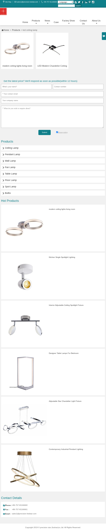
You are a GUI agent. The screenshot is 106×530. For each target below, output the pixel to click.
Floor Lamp (9, 180)
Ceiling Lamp (10, 148)
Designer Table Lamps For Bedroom (64, 353)
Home (25, 22)
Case (56, 22)
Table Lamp (9, 173)
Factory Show (68, 21)
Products (36, 21)
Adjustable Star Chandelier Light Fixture (65, 401)
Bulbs (6, 193)
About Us (96, 21)
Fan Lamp (8, 167)
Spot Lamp (9, 186)
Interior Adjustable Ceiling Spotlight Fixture (66, 305)
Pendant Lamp (11, 154)
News (47, 21)
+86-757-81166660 (50, 2)
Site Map (8, 2)
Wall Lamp (9, 161)
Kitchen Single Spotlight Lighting (62, 257)
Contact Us (83, 22)
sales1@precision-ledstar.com (27, 2)
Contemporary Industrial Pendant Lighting (66, 449)
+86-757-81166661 (20, 509)
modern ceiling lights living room (62, 209)
